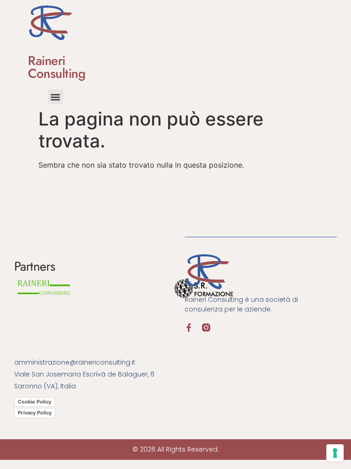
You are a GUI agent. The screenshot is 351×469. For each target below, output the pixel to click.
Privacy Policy (35, 412)
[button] (55, 96)
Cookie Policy (34, 401)
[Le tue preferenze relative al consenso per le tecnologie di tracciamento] (335, 453)
